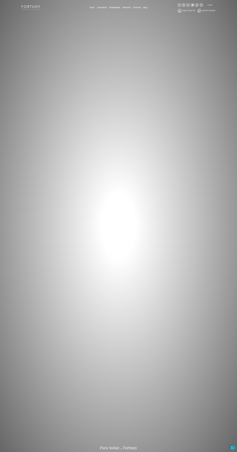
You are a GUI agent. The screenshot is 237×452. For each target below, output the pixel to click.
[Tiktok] (196, 5)
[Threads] (201, 5)
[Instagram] (188, 5)
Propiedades (114, 7)
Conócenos (102, 7)
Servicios (126, 7)
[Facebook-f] (179, 5)
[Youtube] (192, 5)
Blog (145, 7)
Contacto (137, 7)
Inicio (92, 7)
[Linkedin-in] (183, 5)
